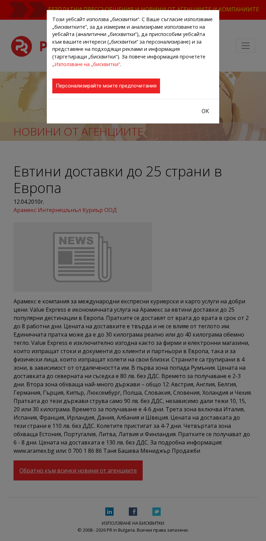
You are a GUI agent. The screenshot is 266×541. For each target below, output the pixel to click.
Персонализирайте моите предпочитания (106, 86)
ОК (205, 111)
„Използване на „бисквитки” (86, 64)
